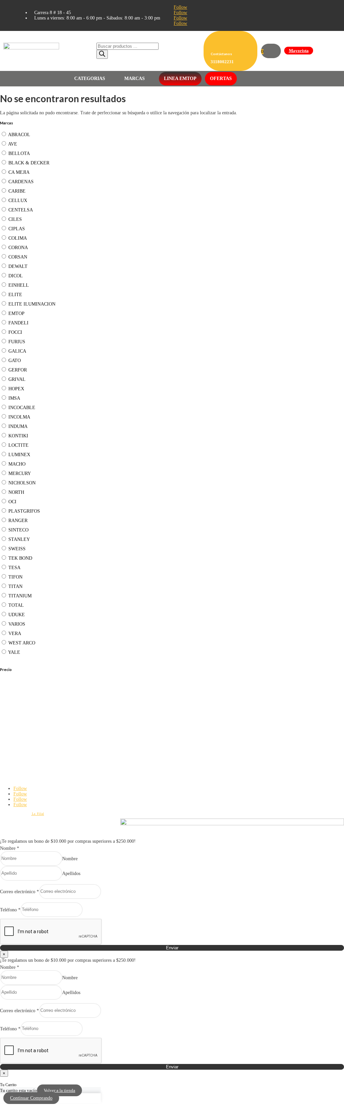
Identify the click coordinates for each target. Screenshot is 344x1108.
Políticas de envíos (12, 704)
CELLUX (17, 200)
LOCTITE (18, 445)
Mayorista (299, 50)
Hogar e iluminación (13, 752)
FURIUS (16, 341)
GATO (14, 360)
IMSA (14, 398)
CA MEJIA (19, 172)
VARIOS (16, 624)
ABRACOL (19, 134)
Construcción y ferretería (16, 745)
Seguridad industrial (13, 749)
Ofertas (221, 78)
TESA (14, 567)
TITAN (15, 586)
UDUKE (16, 614)
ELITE (15, 294)
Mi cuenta (6, 721)
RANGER (18, 520)
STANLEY (19, 539)
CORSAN (17, 257)
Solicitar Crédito (11, 728)
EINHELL (18, 285)
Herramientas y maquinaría (17, 742)
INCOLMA (19, 417)
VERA (14, 633)
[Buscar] (102, 54)
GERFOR (17, 369)
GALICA (17, 351)
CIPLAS (16, 228)
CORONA (18, 247)
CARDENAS (21, 181)
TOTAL (16, 605)
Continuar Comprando (31, 1098)
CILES (15, 219)
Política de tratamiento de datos (20, 694)
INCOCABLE (21, 407)
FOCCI (15, 332)
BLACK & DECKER (28, 162)
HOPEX (16, 388)
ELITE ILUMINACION (31, 304)
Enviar (172, 947)
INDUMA (18, 426)
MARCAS (134, 78)
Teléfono (10, 909)
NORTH (16, 492)
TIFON (15, 577)
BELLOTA (19, 153)
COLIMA (17, 238)
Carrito (4, 724)
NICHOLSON (22, 482)
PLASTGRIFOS (24, 511)
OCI (12, 501)
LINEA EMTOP (180, 78)
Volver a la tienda (59, 1090)
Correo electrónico (19, 891)
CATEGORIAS (89, 78)
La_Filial (37, 814)
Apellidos (71, 873)
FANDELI (18, 322)
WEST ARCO (21, 642)
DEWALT (18, 266)
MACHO (17, 464)
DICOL (15, 275)
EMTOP (16, 313)
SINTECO (18, 529)
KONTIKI (18, 435)
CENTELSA (20, 209)
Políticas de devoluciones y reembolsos (25, 697)
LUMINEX (19, 454)
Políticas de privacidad (15, 690)
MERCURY (19, 473)
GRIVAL (17, 379)
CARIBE (17, 191)
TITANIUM (20, 595)
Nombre (9, 848)
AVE (12, 144)
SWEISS (17, 548)
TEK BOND (20, 558)
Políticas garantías (12, 707)
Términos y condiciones (15, 701)
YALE (14, 652)
